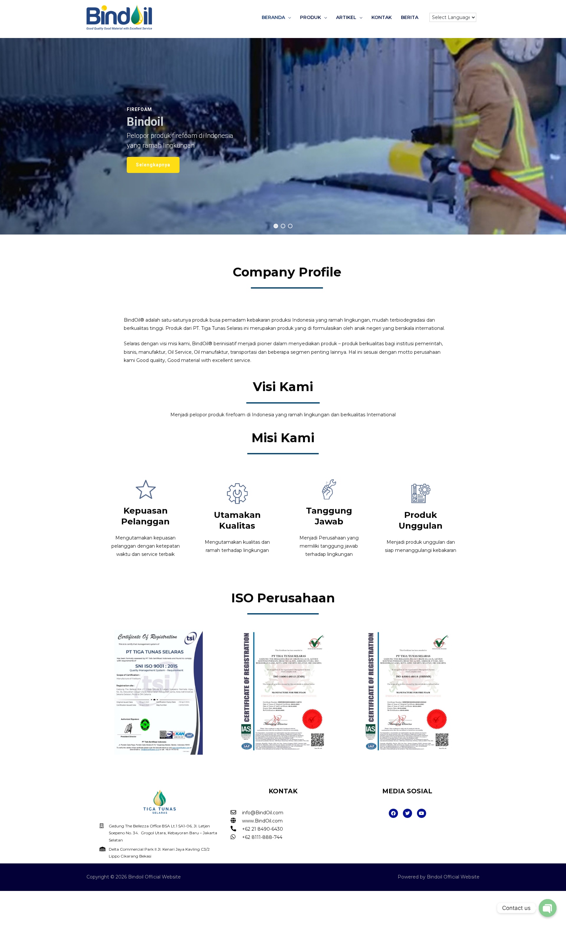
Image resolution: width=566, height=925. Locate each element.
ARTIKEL (346, 17)
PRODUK (310, 17)
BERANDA (273, 17)
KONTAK (381, 17)
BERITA (409, 17)
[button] (276, 226)
